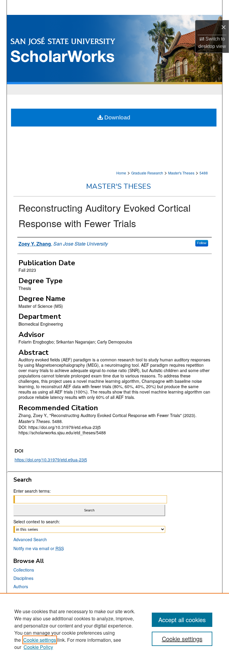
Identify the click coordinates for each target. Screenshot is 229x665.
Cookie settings (39, 639)
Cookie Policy (38, 647)
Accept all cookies (182, 619)
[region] (114, 629)
